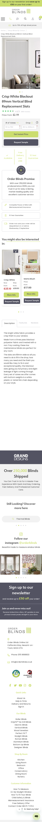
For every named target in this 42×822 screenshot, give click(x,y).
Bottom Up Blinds (21, 745)
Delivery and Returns (21, 704)
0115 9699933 (23, 655)
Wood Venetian (21, 731)
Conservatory (21, 771)
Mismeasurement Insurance (21, 801)
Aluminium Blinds (21, 742)
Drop (28, 123)
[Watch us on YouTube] (20, 686)
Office (21, 768)
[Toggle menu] (3, 19)
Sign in (21, 707)
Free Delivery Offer (21, 803)
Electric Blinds (21, 725)
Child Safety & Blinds (21, 798)
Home (3, 30)
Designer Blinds (21, 748)
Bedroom (21, 766)
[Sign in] (33, 19)
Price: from (7, 115)
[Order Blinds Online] (21, 630)
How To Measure (21, 789)
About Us (21, 698)
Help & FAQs (21, 701)
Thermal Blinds (23, 519)
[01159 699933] (10, 19)
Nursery (21, 777)
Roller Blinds (21, 719)
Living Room (21, 763)
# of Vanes (10, 123)
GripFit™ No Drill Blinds (21, 722)
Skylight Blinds (21, 736)
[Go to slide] (16, 525)
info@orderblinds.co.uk (21, 662)
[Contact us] (17, 19)
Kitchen (21, 760)
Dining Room (21, 774)
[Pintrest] (30, 686)
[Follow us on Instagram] (25, 686)
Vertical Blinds (21, 728)
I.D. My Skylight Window (21, 792)
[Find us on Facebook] (10, 686)
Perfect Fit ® (21, 733)
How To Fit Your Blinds (21, 795)
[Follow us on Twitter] (15, 686)
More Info (11, 295)
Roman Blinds (21, 739)
